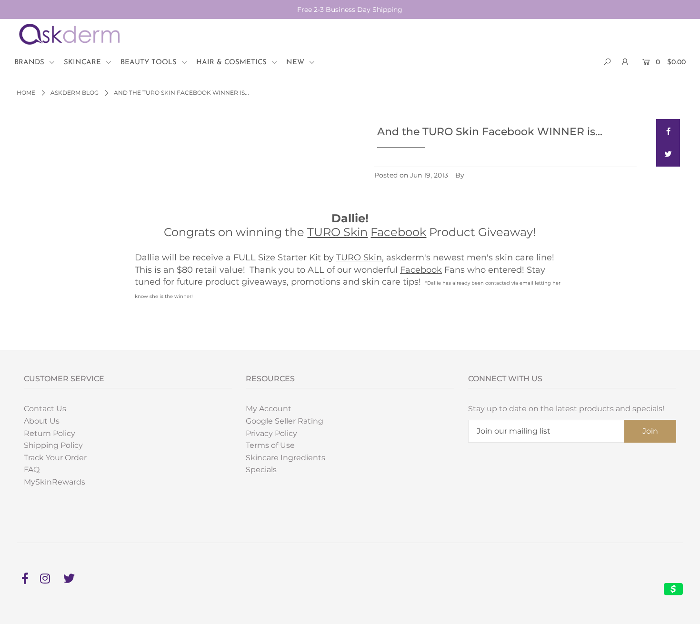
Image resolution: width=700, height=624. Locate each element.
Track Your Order (55, 457)
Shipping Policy (53, 445)
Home (26, 92)
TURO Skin (337, 232)
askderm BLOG (74, 92)
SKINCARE (83, 62)
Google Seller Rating (284, 421)
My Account (268, 408)
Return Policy (49, 433)
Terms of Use (270, 445)
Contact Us (45, 408)
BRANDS (30, 62)
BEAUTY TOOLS (149, 62)
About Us (42, 421)
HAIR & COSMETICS (232, 62)
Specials (261, 469)
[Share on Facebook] (668, 131)
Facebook (398, 232)
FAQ (32, 469)
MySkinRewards (54, 481)
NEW (296, 62)
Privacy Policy (271, 433)
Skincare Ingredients (285, 457)
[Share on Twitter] (668, 155)
